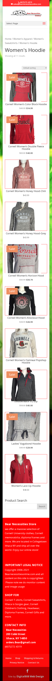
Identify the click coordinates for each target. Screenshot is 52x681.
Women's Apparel (22, 38)
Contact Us (33, 662)
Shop (17, 658)
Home (8, 38)
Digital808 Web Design (30, 676)
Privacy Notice (17, 662)
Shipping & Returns (33, 658)
